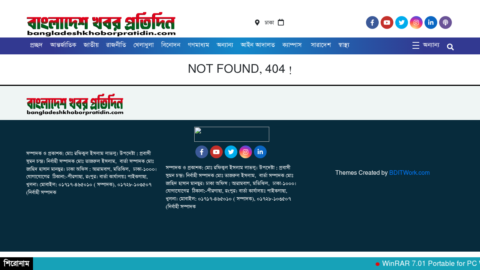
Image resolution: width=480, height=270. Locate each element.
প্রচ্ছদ (36, 45)
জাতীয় (91, 45)
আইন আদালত (258, 45)
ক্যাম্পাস (292, 45)
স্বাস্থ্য (344, 45)
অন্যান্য (225, 45)
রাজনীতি (116, 45)
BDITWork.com (409, 173)
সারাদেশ (321, 45)
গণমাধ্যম (198, 45)
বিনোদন (170, 45)
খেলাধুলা (144, 45)
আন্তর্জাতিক (63, 45)
